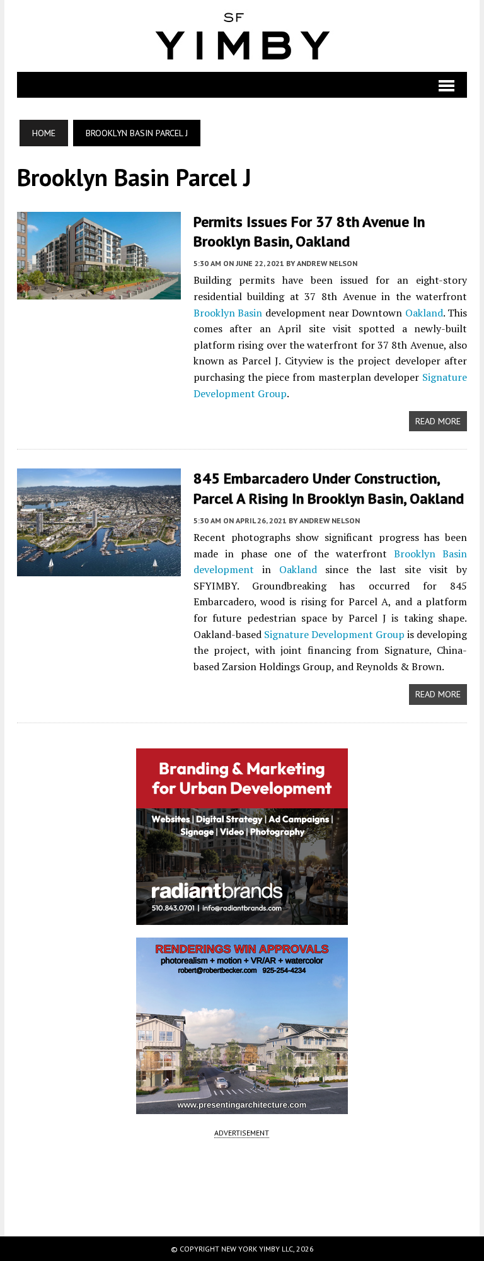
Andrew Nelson (327, 263)
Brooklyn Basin (227, 313)
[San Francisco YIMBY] (242, 35)
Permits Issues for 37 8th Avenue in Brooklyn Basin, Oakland (309, 231)
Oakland (424, 313)
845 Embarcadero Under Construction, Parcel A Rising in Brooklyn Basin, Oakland (328, 488)
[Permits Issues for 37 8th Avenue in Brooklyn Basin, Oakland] (99, 290)
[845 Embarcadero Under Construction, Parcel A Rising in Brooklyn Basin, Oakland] (99, 568)
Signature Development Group (334, 634)
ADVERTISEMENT (241, 1132)
